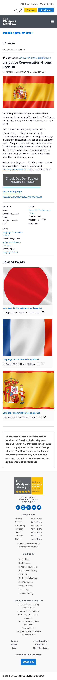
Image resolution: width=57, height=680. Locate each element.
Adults (5, 242)
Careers (14, 641)
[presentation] (27, 285)
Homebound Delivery (28, 570)
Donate (30, 10)
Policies (14, 644)
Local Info (23, 574)
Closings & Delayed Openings (28, 543)
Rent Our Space (26, 582)
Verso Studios (47, 4)
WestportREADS (29, 635)
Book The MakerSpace (28, 578)
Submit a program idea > (18, 33)
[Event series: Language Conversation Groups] (43, 312)
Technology (24, 589)
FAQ (14, 648)
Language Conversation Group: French (21, 359)
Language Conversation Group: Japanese (22, 308)
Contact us (40, 644)
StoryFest (28, 618)
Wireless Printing (26, 593)
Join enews (46, 10)
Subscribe (28, 662)
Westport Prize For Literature (28, 631)
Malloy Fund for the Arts (28, 614)
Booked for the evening (28, 604)
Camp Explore (28, 607)
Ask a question (40, 641)
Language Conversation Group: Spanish (21, 413)
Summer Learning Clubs (28, 621)
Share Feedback (40, 648)
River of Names (25, 586)
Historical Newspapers (28, 567)
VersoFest (28, 624)
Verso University (28, 628)
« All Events (9, 42)
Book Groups (24, 563)
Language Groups (10, 252)
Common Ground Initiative (28, 611)
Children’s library (29, 4)
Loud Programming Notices (28, 547)
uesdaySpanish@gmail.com (17, 169)
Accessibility (24, 559)
